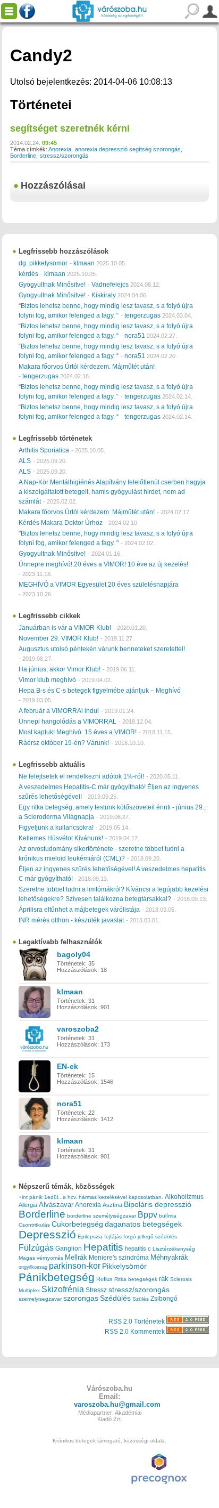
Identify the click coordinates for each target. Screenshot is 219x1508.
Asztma (112, 1205)
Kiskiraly (103, 295)
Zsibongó (164, 1298)
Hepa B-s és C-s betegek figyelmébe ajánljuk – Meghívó (100, 690)
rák (164, 1279)
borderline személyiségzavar (101, 1216)
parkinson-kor (74, 1265)
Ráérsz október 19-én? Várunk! (64, 743)
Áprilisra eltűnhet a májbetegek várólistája (79, 909)
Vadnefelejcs (110, 284)
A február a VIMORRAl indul (59, 711)
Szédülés (115, 1298)
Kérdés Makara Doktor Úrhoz (61, 522)
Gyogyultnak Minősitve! (52, 284)
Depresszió (47, 1234)
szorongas (80, 1298)
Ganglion (68, 1248)
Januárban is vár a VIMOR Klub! (65, 627)
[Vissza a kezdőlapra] (109, 11)
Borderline (23, 155)
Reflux (104, 1279)
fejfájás (113, 1236)
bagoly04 (73, 954)
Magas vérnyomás (41, 1258)
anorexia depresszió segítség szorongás (128, 149)
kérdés (28, 274)
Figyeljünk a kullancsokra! (56, 827)
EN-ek (67, 1066)
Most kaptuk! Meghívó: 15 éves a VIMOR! (78, 732)
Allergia (28, 1205)
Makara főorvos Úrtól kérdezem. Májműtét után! (87, 366)
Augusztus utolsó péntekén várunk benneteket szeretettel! (102, 649)
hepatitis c (138, 1248)
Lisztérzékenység (174, 1249)
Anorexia (59, 149)
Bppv (147, 1214)
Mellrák (76, 1257)
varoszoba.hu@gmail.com (117, 1404)
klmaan (84, 263)
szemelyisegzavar (40, 1299)
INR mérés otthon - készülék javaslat (71, 920)
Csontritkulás (34, 1225)
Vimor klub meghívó (47, 680)
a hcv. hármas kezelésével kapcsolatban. (113, 1197)
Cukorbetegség (77, 1224)
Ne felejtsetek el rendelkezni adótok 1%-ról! (81, 776)
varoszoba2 (78, 1029)
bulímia (167, 1216)
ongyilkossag (33, 1267)
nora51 (134, 335)
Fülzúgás (36, 1247)
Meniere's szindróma (119, 1257)
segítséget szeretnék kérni (70, 128)
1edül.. (52, 1197)
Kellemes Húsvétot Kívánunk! (61, 838)
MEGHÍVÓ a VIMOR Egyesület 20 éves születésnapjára (99, 584)
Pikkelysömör (124, 1266)
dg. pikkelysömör (43, 263)
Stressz (96, 1290)
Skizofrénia (62, 1289)
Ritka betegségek (135, 1279)
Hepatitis (103, 1247)
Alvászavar (56, 1205)
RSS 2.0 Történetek (137, 1321)
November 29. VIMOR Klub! (58, 638)
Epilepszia (90, 1236)
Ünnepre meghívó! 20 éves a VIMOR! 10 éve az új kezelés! (103, 564)
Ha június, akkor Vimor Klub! (59, 669)
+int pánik (31, 1197)
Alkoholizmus (184, 1196)
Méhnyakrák (169, 1257)
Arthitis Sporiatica (44, 450)
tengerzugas (142, 315)
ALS (25, 461)
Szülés (140, 1299)
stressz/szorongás (64, 155)
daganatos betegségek (143, 1224)
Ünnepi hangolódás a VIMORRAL (67, 721)
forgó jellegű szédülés (150, 1236)
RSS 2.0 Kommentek (135, 1331)
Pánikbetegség (57, 1277)
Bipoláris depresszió (157, 1204)
